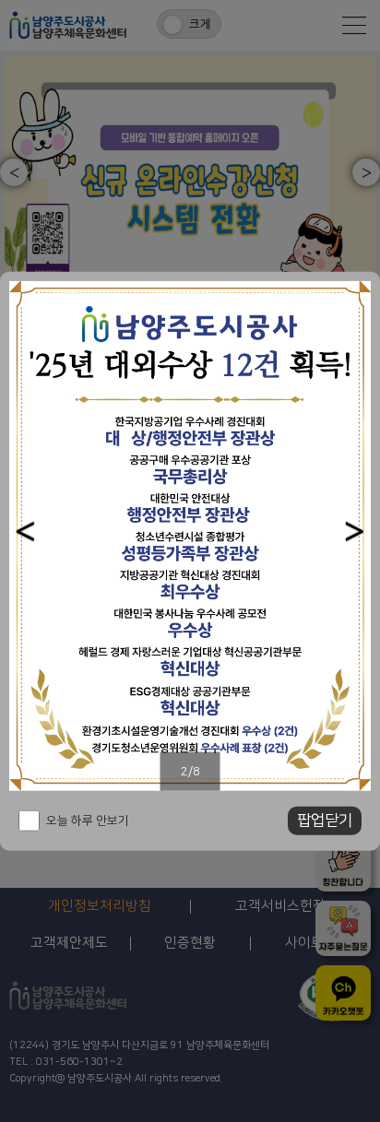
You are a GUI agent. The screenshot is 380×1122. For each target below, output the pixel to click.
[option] (190, 535)
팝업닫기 (324, 820)
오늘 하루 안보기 (87, 820)
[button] (25, 531)
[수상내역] (190, 535)
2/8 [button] (190, 770)
